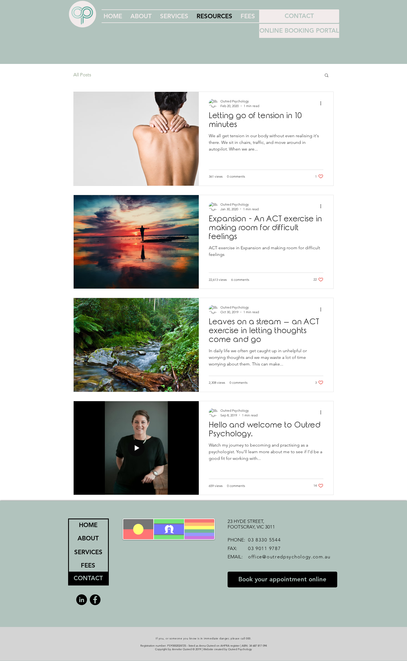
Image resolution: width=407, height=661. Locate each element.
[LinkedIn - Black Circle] (81, 599)
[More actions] (322, 103)
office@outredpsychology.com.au (289, 556)
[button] (326, 76)
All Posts (82, 74)
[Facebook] (95, 599)
